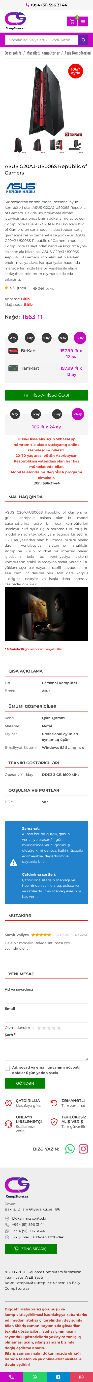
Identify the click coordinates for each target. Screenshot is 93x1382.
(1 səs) (21, 288)
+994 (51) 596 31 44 (48, 5)
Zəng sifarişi (34, 1249)
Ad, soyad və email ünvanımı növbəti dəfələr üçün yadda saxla (46, 1070)
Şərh (10, 1034)
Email (10, 1008)
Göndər (25, 1083)
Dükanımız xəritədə (29, 1218)
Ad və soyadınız (19, 989)
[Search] (83, 40)
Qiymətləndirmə (19, 1027)
